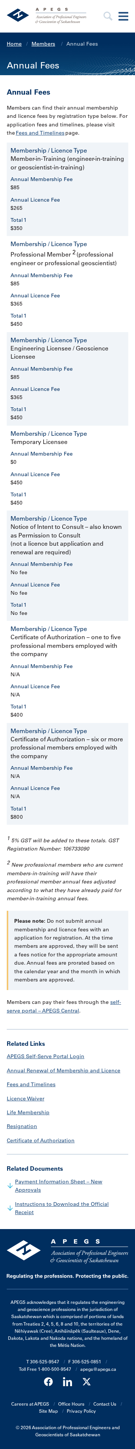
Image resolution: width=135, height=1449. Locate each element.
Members (43, 43)
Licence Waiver (25, 1098)
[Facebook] (48, 1382)
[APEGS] (49, 16)
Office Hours (71, 1404)
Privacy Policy (81, 1411)
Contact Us (104, 1404)
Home (14, 43)
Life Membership (28, 1112)
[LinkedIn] (67, 1382)
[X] (87, 1382)
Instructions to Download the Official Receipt (62, 1208)
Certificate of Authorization (41, 1140)
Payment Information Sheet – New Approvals (58, 1185)
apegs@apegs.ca (98, 1369)
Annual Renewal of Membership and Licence (63, 1070)
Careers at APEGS (30, 1404)
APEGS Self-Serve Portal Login (45, 1056)
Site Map (48, 1411)
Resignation (22, 1126)
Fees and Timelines (40, 132)
